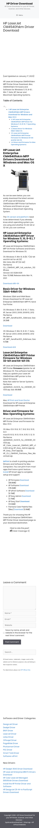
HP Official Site (25, 670)
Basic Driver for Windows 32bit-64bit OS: (21, 130)
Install (5, 472)
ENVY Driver (8, 730)
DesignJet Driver (10, 724)
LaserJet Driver (9, 734)
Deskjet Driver (9, 727)
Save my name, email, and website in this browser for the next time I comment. (18, 633)
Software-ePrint (10, 756)
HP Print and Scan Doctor (18, 400)
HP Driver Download (19, 3)
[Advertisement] (19, 55)
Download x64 (9, 347)
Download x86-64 (11, 283)
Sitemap (27, 822)
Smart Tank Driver (11, 753)
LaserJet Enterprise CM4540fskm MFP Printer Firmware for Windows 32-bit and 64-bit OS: (22, 136)
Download (7, 326)
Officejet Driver (10, 740)
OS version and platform (18, 217)
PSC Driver (7, 750)
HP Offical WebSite (23, 823)
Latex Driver (8, 737)
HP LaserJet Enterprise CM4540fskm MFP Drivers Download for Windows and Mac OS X (20, 113)
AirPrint (6, 461)
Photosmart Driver (11, 746)
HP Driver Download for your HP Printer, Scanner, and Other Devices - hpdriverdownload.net (20, 818)
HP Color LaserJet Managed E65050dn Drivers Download (15, 779)
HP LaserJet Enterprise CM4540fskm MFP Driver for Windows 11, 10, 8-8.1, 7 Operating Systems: (23, 122)
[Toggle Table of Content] (4, 107)
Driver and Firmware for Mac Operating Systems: (23, 143)
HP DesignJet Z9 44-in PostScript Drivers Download (17, 791)
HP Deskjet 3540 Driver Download (17, 769)
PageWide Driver (10, 743)
